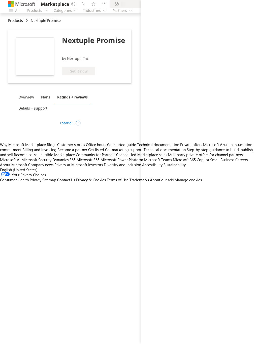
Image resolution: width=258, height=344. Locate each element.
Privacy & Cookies (91, 179)
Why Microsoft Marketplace (23, 144)
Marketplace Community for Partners (84, 154)
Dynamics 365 (64, 159)
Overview (26, 97)
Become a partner (72, 149)
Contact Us (66, 179)
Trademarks (139, 179)
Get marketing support (124, 149)
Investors (95, 164)
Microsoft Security (36, 159)
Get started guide (121, 144)
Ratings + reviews (72, 97)
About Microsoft (13, 164)
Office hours (96, 144)
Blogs (51, 144)
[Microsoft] (21, 4)
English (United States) (19, 169)
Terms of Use (117, 179)
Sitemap (49, 179)
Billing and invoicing (39, 149)
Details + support (32, 108)
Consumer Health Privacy (20, 179)
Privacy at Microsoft (70, 164)
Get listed (96, 149)
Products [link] (15, 20)
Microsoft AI (10, 159)
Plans (45, 97)
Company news (40, 164)
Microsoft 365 (88, 159)
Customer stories (71, 144)
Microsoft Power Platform (122, 159)
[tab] (27, 96)
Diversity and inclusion (122, 164)
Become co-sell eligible (33, 154)
